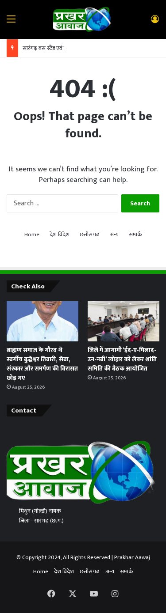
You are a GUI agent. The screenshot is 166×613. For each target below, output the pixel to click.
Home (31, 234)
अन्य (114, 234)
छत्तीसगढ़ (90, 234)
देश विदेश (59, 234)
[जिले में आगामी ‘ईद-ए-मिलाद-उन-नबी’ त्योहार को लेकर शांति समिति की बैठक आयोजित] (123, 321)
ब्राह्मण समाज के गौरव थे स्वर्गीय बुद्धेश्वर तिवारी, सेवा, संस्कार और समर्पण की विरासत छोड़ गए (42, 364)
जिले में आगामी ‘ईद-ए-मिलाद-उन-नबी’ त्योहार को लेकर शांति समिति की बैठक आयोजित (122, 359)
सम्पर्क (135, 234)
